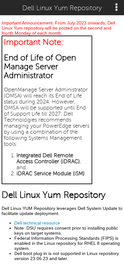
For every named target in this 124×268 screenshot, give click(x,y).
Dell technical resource (37, 222)
